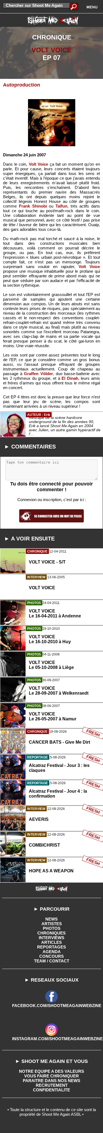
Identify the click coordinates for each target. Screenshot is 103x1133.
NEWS (51, 919)
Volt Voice (38, 164)
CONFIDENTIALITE (51, 1090)
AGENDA (52, 951)
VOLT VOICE (51, 50)
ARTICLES (51, 942)
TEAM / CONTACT (51, 961)
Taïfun (61, 206)
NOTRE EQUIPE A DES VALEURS (51, 1071)
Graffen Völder (38, 373)
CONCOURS (51, 956)
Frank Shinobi (33, 206)
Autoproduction (21, 85)
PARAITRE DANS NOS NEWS (51, 1080)
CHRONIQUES (51, 933)
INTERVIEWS (51, 937)
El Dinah (70, 378)
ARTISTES (51, 923)
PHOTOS (51, 928)
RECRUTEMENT (52, 1085)
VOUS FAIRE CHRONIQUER (51, 1076)
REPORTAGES (51, 947)
